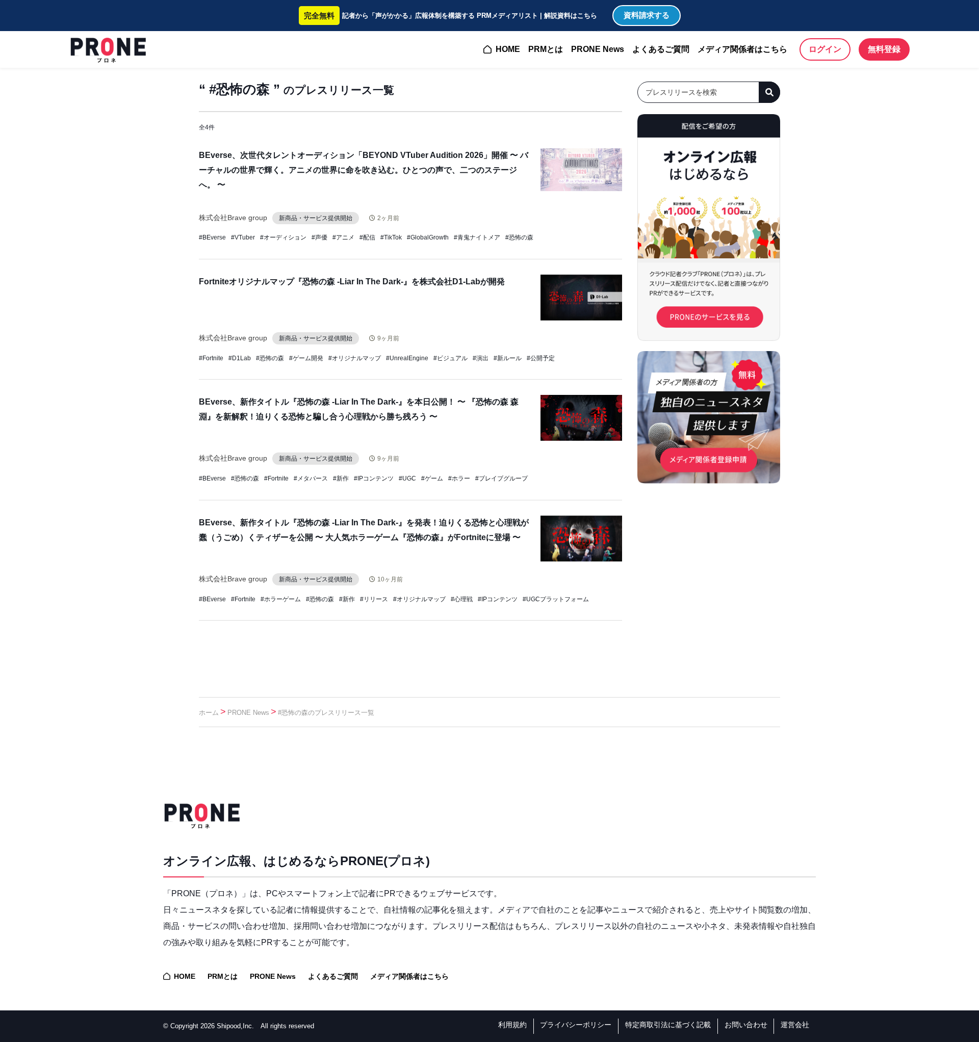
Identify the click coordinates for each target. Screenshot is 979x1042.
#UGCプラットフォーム (556, 599)
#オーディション (283, 237)
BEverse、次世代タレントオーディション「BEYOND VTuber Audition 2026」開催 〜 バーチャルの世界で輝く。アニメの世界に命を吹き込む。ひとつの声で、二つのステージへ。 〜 (363, 170)
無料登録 (884, 49)
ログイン (825, 49)
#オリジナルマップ (354, 358)
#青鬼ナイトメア (477, 237)
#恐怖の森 (519, 237)
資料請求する (646, 15)
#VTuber (243, 237)
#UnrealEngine (407, 358)
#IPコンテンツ (374, 478)
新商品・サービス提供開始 (315, 218)
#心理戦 (462, 599)
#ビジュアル (450, 358)
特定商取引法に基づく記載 (668, 1025)
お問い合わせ (746, 1025)
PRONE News (597, 49)
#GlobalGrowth (428, 237)
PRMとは (545, 49)
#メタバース (311, 478)
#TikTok (391, 237)
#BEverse (212, 237)
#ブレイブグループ (501, 478)
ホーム (209, 712)
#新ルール (508, 358)
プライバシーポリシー (575, 1025)
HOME (508, 49)
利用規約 (512, 1025)
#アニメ (343, 237)
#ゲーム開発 (306, 358)
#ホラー (459, 478)
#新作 (341, 478)
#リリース (374, 599)
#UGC (407, 478)
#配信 (367, 237)
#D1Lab (239, 358)
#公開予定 (541, 358)
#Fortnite (211, 358)
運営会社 (795, 1025)
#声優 (319, 237)
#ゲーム (432, 478)
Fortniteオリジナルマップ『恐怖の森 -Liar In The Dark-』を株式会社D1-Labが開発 (352, 281)
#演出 (480, 358)
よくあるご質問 (660, 49)
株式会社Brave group (233, 217)
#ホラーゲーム (281, 599)
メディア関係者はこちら (742, 49)
